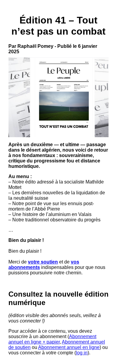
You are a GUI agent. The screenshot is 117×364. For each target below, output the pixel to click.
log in (82, 352)
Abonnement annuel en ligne (69, 347)
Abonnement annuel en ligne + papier (52, 339)
